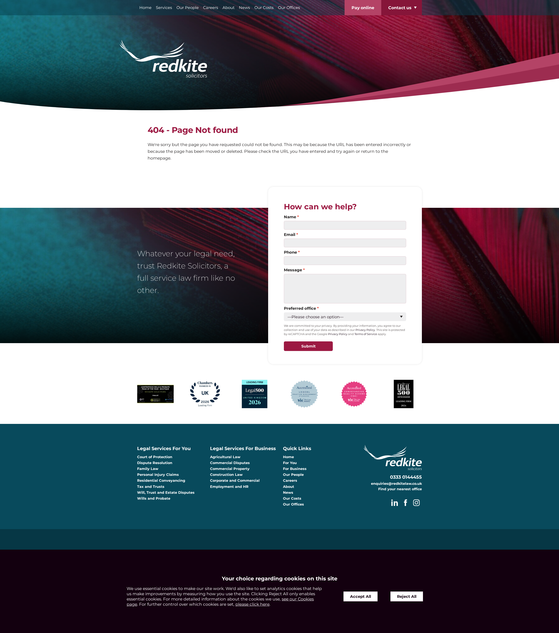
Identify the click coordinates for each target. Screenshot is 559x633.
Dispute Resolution (154, 463)
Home (145, 7)
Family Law (147, 469)
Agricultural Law (225, 457)
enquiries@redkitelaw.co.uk (396, 484)
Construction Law (226, 475)
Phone (290, 252)
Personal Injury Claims (158, 475)
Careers (210, 7)
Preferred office (300, 308)
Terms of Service (365, 334)
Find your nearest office (400, 489)
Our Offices (289, 7)
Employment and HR (229, 487)
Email (289, 234)
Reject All (406, 596)
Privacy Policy (337, 334)
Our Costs (264, 7)
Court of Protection (154, 457)
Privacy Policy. (365, 330)
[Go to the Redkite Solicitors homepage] (279, 59)
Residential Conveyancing (161, 480)
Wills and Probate (153, 498)
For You (290, 463)
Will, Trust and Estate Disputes (166, 492)
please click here (252, 604)
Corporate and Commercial (235, 480)
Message (293, 270)
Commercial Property (230, 469)
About (229, 7)
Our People (187, 7)
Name (290, 217)
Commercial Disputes (230, 463)
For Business (295, 469)
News (244, 7)
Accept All (360, 596)
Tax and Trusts (150, 487)
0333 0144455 (406, 477)
